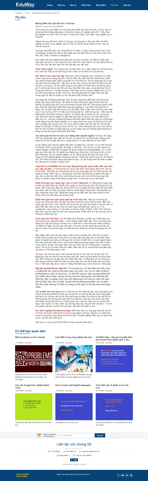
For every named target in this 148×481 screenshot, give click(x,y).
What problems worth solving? (30, 337)
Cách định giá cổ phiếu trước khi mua (112, 386)
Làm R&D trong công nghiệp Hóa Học (73, 337)
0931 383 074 (71, 451)
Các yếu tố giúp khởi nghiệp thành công (32, 386)
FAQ (75, 460)
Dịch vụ (61, 5)
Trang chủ (18, 13)
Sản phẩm (101, 5)
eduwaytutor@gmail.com (90, 451)
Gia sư (73, 5)
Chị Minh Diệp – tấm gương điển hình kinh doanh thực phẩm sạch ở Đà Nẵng (114, 338)
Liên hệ (126, 5)
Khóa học (86, 5)
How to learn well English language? (73, 385)
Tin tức (114, 5)
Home (50, 5)
